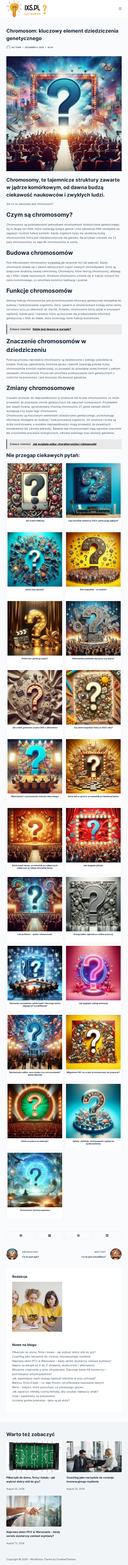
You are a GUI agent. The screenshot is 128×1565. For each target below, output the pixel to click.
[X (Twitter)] (49, 1236)
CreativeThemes (66, 1559)
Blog (50, 47)
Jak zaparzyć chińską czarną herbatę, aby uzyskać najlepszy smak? (55, 1391)
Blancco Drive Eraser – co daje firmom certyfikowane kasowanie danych (58, 1382)
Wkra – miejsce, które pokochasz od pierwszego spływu (47, 1387)
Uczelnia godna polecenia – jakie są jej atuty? (41, 1400)
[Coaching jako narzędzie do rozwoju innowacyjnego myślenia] (94, 1456)
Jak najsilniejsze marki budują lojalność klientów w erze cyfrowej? (54, 1378)
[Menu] (120, 8)
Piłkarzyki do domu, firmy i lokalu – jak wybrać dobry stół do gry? (54, 1352)
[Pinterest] (78, 1236)
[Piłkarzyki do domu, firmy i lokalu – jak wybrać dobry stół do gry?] (34, 1456)
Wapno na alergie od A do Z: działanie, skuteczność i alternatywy (53, 1365)
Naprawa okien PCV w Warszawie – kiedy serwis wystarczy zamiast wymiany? (61, 1361)
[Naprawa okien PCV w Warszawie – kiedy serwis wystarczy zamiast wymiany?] (34, 1511)
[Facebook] (20, 1236)
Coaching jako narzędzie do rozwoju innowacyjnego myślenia (51, 1356)
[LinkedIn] (107, 1236)
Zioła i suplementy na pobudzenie (33, 1396)
